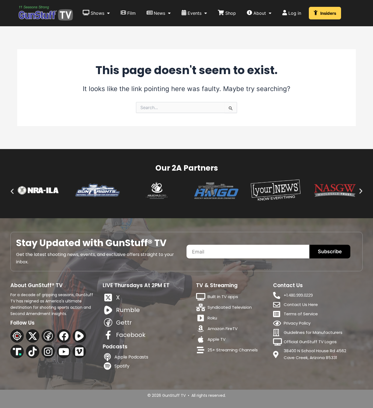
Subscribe (330, 251)
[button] (12, 191)
